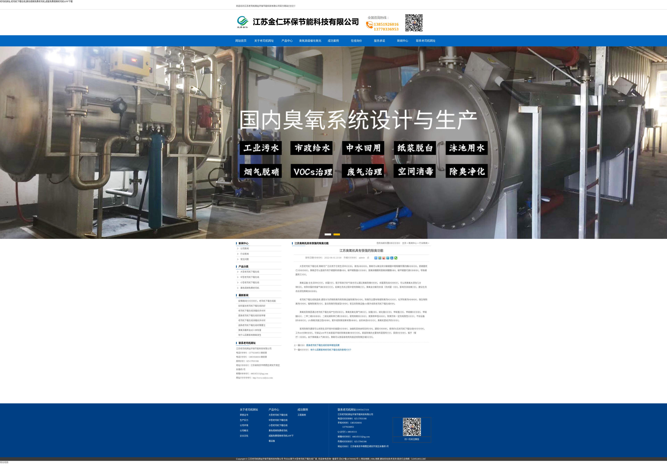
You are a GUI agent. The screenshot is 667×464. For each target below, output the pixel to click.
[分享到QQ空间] (379, 258)
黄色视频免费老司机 (249, 288)
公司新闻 (244, 248)
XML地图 (375, 459)
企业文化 (244, 436)
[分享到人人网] (391, 258)
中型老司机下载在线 (249, 277)
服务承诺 (379, 40)
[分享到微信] (395, 258)
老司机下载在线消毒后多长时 (251, 311)
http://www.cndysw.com (263, 378)
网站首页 (240, 40)
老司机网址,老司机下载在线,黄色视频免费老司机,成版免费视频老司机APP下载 (36, 1)
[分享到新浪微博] (383, 258)
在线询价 (356, 40)
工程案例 (302, 415)
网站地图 (365, 459)
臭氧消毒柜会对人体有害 (249, 330)
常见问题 (244, 259)
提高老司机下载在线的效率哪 (251, 315)
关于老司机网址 (264, 40)
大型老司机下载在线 (249, 272)
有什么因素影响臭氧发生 (249, 335)
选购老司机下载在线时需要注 (251, 325)
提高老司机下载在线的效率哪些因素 (323, 345)
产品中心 (287, 40)
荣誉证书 (244, 415)
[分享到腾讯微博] (387, 258)
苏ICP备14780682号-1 (349, 459)
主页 (404, 243)
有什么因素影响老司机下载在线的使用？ (331, 350)
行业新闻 (244, 254)
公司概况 (244, 430)
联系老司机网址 (425, 40)
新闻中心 (402, 40)
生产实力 (244, 420)
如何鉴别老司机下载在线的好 (251, 306)
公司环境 (244, 425)
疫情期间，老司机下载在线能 (257, 301)
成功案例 (333, 40)
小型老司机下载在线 (249, 282)
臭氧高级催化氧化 (310, 40)
